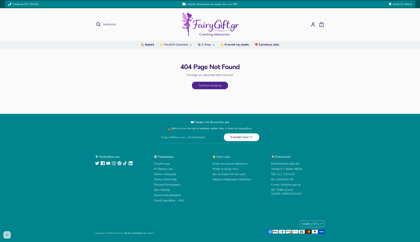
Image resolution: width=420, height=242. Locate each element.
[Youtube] (108, 163)
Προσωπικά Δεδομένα (167, 195)
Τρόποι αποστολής (165, 179)
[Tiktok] (125, 163)
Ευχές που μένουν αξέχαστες (230, 164)
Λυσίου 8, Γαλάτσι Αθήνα (286, 169)
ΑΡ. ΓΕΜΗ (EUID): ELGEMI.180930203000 (286, 191)
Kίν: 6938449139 (282, 179)
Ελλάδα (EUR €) (310, 223)
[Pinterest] (119, 163)
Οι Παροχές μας (163, 169)
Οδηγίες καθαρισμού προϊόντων (232, 179)
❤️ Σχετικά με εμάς (267, 44)
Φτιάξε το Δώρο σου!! (225, 169)
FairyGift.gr (118, 233)
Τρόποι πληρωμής (165, 174)
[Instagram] (114, 163)
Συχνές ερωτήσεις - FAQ (169, 200)
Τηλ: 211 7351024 (283, 174)
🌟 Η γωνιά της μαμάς (234, 44)
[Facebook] (103, 163)
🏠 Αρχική (147, 44)
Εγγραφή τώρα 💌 (242, 137)
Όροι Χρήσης (162, 190)
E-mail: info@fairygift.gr (286, 185)
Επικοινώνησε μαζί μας (285, 164)
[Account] (313, 24)
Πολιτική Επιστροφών (167, 185)
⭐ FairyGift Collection (174, 44)
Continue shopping (210, 85)
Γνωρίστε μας (162, 164)
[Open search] (98, 24)
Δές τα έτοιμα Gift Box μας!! (229, 174)
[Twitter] (97, 163)
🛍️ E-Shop (205, 44)
